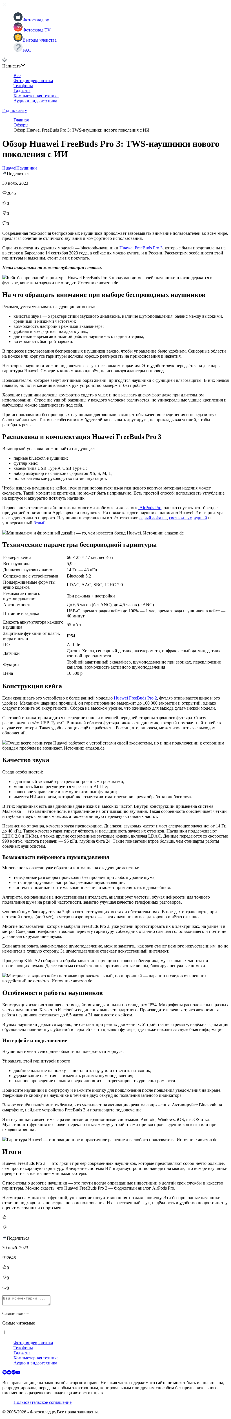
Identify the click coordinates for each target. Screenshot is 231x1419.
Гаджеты (22, 90)
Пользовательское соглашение (43, 1402)
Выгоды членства (40, 40)
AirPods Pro (149, 507)
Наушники (26, 168)
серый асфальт (153, 517)
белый (40, 522)
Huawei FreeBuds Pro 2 (135, 698)
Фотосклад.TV (37, 30)
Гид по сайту (14, 110)
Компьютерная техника (36, 95)
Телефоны (23, 85)
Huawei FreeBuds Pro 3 (141, 247)
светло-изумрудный (188, 517)
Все (17, 75)
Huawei (9, 168)
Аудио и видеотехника (35, 100)
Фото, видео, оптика (33, 80)
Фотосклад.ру (36, 19)
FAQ (27, 50)
